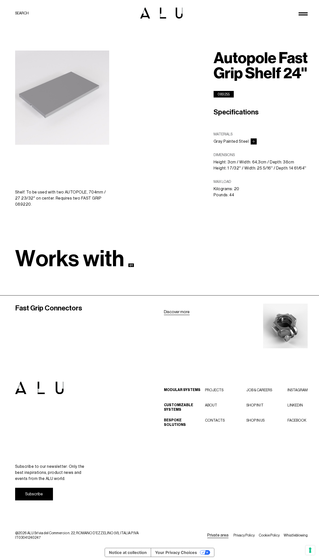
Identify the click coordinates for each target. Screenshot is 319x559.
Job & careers (259, 390)
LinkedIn (295, 405)
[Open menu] (303, 14)
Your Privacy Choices (176, 552)
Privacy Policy (244, 535)
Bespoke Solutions (175, 422)
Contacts (215, 420)
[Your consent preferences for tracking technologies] (310, 550)
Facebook (296, 420)
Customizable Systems (178, 407)
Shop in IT (255, 405)
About (211, 405)
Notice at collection (128, 552)
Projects (214, 390)
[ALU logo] (161, 13)
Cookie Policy (269, 535)
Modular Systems (182, 390)
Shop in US (255, 420)
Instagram (297, 390)
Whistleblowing (296, 535)
